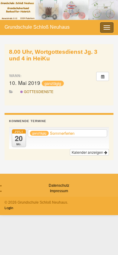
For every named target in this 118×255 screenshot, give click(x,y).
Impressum (59, 191)
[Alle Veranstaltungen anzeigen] (102, 76)
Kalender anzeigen (88, 152)
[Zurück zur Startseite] (59, 10)
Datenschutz (59, 185)
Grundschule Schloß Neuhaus (37, 27)
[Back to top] (104, 241)
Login (9, 207)
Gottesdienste (38, 91)
